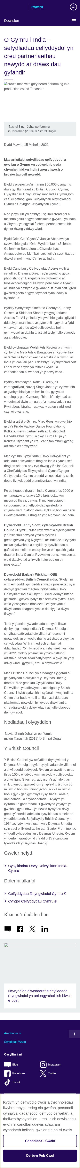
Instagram (54, 1064)
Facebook (18, 1073)
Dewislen (11, 21)
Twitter (52, 1073)
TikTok (16, 1082)
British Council (14, 8)
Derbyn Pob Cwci (40, 1155)
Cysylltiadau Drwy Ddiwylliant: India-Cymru (37, 868)
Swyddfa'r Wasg (15, 1041)
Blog (15, 1064)
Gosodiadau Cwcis (40, 1141)
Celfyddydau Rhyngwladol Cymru (36, 894)
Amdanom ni (12, 1033)
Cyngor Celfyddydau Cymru (31, 901)
